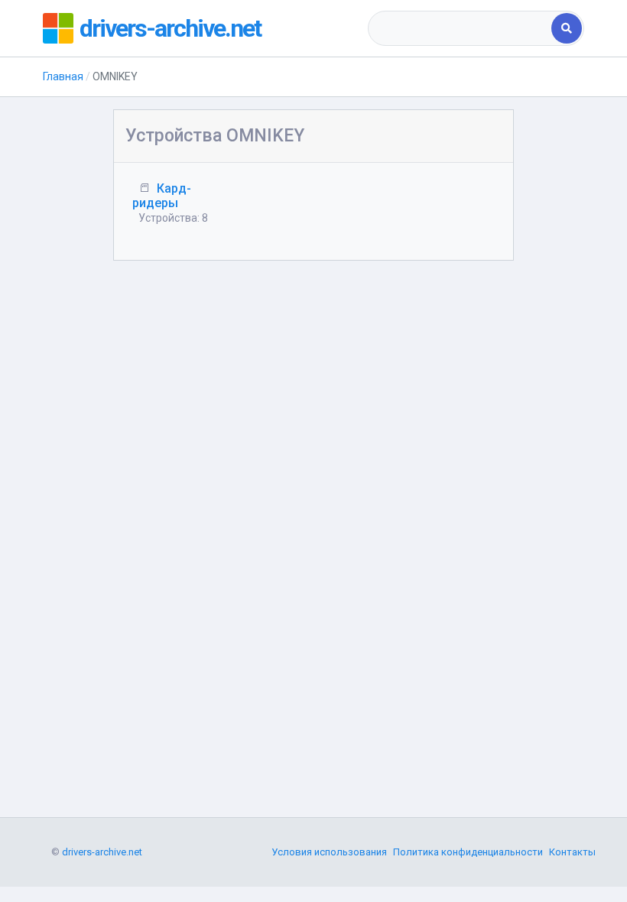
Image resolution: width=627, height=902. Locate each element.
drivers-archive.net (170, 28)
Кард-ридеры (161, 195)
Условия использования (329, 852)
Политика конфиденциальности (468, 852)
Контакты (572, 852)
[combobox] (461, 28)
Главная (63, 76)
